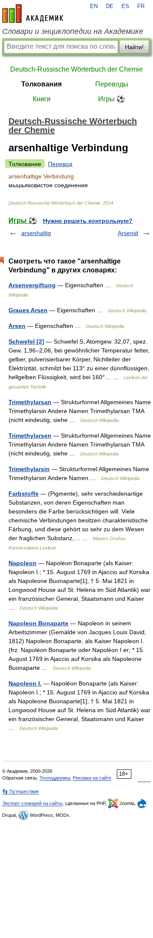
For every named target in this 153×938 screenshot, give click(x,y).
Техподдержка (55, 777)
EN (94, 6)
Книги (42, 99)
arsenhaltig (36, 233)
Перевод (60, 164)
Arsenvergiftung (32, 285)
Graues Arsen (28, 310)
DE (109, 6)
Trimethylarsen (29, 435)
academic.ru (32, 13)
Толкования (41, 84)
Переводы (111, 84)
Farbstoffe (23, 493)
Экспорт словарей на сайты (32, 803)
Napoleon (22, 563)
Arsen (17, 325)
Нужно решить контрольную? (88, 220)
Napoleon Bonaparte (38, 623)
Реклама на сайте (92, 777)
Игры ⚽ (111, 99)
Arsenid (128, 233)
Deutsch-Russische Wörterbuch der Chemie (76, 69)
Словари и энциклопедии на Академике (72, 31)
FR (140, 6)
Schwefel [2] (26, 341)
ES (125, 6)
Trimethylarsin (29, 469)
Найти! (134, 47)
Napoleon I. (25, 683)
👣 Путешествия (20, 791)
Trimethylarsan (29, 402)
